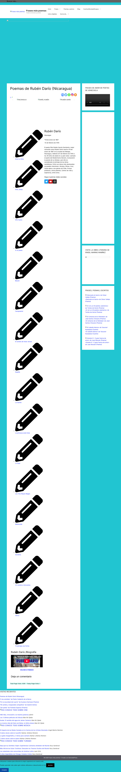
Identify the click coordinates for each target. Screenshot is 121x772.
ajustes (50, 765)
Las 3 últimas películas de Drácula (11, 717)
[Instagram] (72, 94)
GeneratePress (72, 757)
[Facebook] (62, 94)
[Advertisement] (43, 116)
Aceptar (4, 770)
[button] (13, 100)
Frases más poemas (36, 10)
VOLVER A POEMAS (27, 670)
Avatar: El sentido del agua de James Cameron (15, 720)
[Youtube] (50, 181)
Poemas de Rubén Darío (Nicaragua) (12, 696)
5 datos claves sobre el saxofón (10, 733)
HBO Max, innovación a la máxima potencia (14, 715)
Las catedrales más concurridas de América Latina (17, 751)
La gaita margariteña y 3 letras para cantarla (14, 736)
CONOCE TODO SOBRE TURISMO (18, 741)
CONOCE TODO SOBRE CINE (16, 710)
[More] (75, 94)
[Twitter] (65, 94)
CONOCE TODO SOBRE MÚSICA (17, 725)
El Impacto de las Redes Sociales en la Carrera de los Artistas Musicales (24, 730)
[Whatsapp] (69, 94)
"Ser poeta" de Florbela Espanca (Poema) (13, 707)
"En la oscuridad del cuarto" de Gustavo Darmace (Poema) (19, 702)
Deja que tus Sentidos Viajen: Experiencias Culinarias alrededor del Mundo (24, 745)
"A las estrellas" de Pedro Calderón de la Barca (15, 699)
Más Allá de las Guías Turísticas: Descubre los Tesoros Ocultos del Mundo (24, 748)
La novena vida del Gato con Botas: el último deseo (17, 723)
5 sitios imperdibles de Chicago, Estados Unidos (16, 754)
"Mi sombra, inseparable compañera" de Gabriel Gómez (18, 705)
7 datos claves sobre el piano (9, 738)
